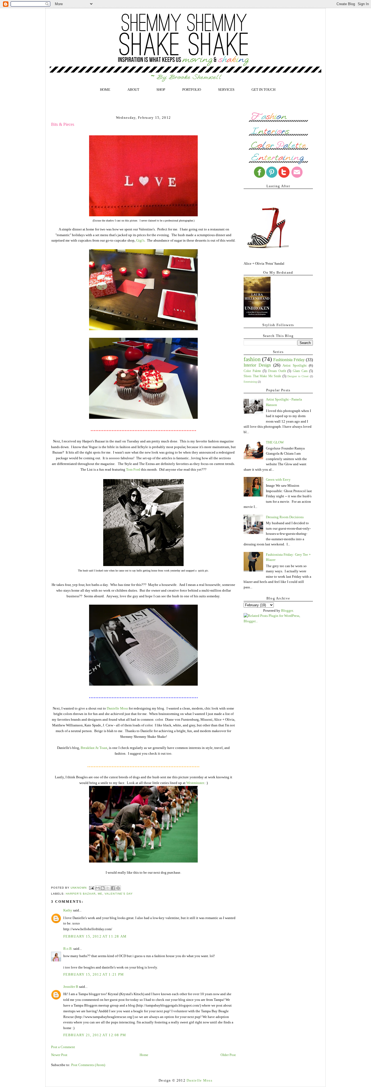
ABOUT (133, 90)
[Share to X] (108, 888)
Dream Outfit (277, 371)
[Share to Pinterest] (118, 888)
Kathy (68, 910)
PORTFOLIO (191, 90)
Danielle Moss (117, 708)
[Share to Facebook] (113, 888)
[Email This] (97, 888)
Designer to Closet (298, 376)
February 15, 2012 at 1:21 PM (93, 974)
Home (144, 1055)
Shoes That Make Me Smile (262, 376)
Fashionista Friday (289, 359)
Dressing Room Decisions (285, 517)
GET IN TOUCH (263, 90)
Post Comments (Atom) (88, 1065)
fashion (252, 359)
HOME (105, 90)
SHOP (160, 90)
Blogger (287, 610)
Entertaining (250, 381)
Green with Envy (278, 479)
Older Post (228, 1055)
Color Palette (252, 371)
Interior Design (257, 365)
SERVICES (226, 90)
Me (100, 893)
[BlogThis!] (102, 888)
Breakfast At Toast (94, 748)
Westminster (195, 783)
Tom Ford (133, 469)
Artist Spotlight (294, 365)
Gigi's (140, 240)
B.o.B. (68, 949)
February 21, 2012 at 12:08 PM (94, 1035)
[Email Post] (91, 887)
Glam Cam (300, 371)
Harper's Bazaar (81, 893)
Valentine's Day (119, 893)
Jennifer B (70, 987)
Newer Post (59, 1055)
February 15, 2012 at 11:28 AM (95, 936)
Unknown (79, 887)
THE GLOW (275, 442)
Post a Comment (63, 1047)
